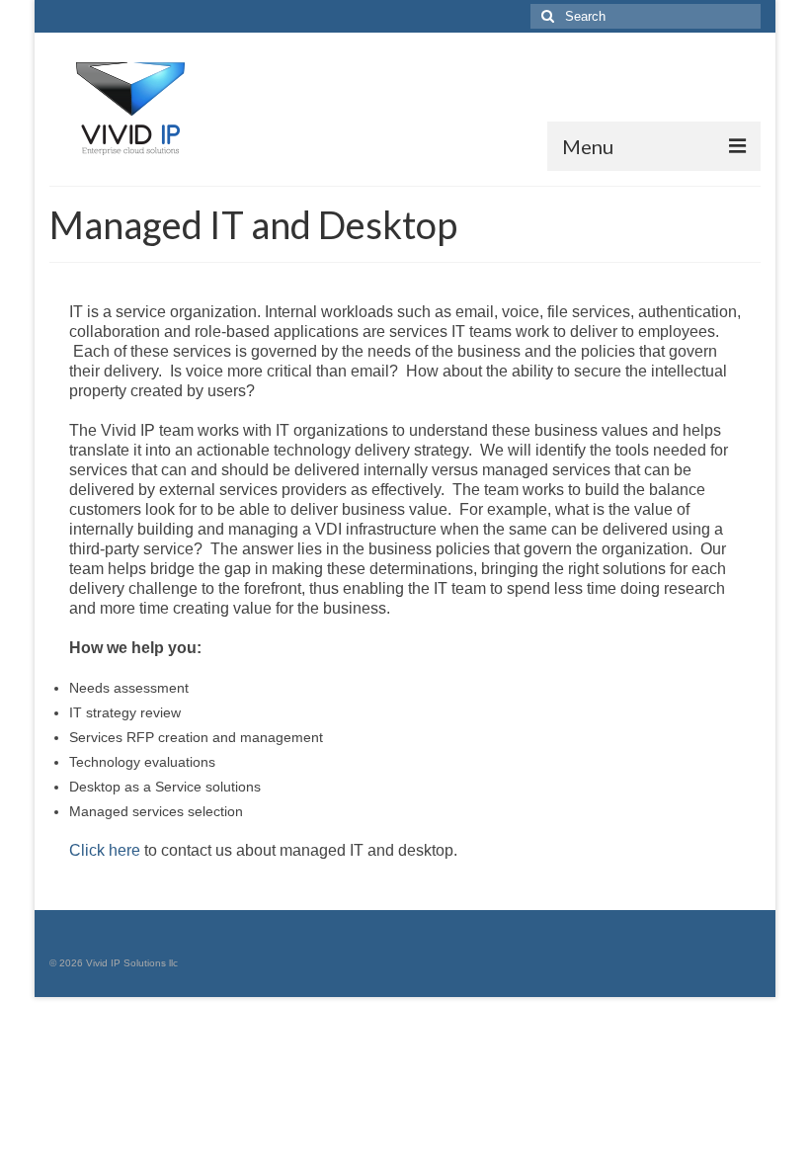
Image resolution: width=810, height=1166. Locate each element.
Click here (104, 850)
